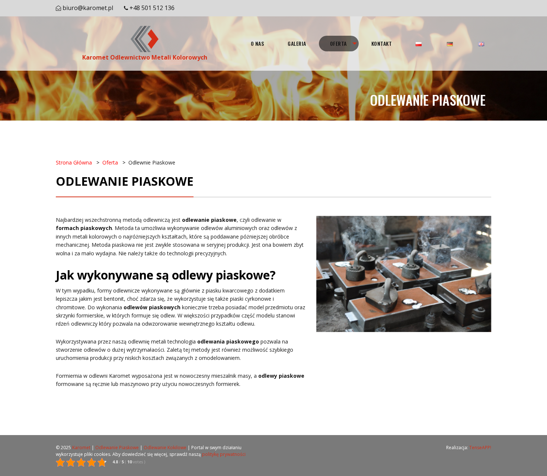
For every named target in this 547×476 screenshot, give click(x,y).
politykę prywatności (224, 454)
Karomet (81, 447)
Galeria (297, 43)
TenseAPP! (480, 447)
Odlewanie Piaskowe (117, 447)
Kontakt (381, 43)
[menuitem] (257, 43)
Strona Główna (74, 162)
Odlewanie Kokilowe (165, 447)
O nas (257, 43)
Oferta (338, 43)
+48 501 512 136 (152, 8)
